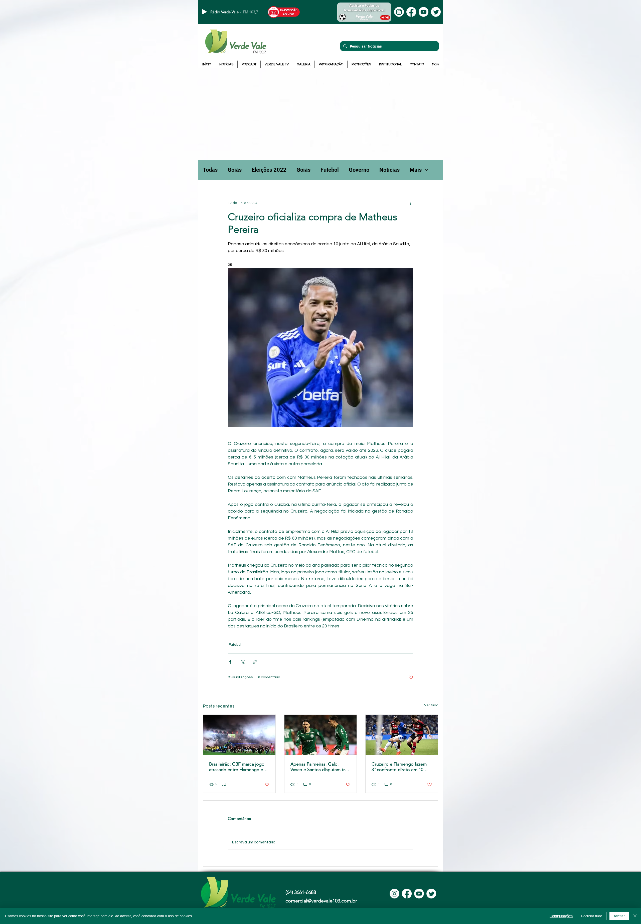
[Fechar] (635, 916)
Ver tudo (431, 705)
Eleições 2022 (269, 170)
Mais (416, 170)
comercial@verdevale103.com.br (321, 901)
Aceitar (619, 916)
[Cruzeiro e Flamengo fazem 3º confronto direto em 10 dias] (402, 735)
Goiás (235, 170)
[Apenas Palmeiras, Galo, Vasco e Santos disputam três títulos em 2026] (320, 735)
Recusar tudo (591, 916)
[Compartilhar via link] (254, 661)
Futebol (329, 170)
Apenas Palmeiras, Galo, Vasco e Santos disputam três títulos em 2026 (319, 766)
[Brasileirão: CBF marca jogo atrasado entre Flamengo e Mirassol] (239, 735)
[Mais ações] (410, 203)
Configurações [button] (561, 916)
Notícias (389, 170)
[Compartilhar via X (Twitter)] (242, 661)
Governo (359, 170)
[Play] (204, 11)
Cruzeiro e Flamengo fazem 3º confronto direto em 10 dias (399, 766)
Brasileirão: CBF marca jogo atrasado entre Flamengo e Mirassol (236, 766)
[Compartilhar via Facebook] (230, 661)
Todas (210, 170)
